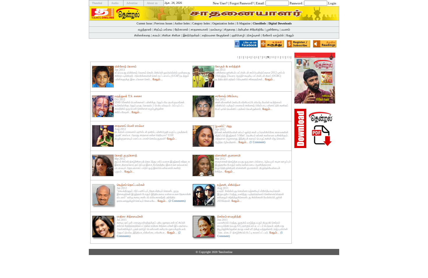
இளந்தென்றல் (191, 35)
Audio (115, 3)
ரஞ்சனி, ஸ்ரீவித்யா (228, 184)
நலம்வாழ (216, 29)
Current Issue (144, 23)
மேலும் (290, 35)
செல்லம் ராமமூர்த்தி (229, 216)
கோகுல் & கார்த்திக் (227, 66)
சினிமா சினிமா (171, 35)
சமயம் (156, 35)
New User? (220, 3)
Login (332, 3)
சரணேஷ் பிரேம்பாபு (226, 96)
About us (152, 3)
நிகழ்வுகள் (253, 35)
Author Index (182, 23)
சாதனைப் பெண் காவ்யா (129, 125)
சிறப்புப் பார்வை (163, 29)
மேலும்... (158, 79)
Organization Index (223, 23)
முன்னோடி (272, 29)
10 (272, 57)
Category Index (201, 23)
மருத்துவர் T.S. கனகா (128, 96)
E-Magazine (243, 23)
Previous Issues (163, 23)
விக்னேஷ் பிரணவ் (126, 66)
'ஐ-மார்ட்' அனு (223, 126)
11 (277, 57)
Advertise (131, 3)
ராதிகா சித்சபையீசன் (130, 216)
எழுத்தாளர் (145, 29)
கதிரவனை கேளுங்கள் (215, 35)
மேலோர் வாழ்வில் (273, 35)
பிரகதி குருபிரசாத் (125, 155)
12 (283, 57)
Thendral (97, 3)
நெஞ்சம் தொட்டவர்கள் (131, 184)
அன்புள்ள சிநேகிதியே (251, 29)
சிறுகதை (229, 29)
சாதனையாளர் (199, 29)
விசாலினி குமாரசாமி (227, 155)
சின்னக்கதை (142, 35)
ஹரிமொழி (238, 35)
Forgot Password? (242, 3)
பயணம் (285, 29)
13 (288, 57)
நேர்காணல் (181, 29)
